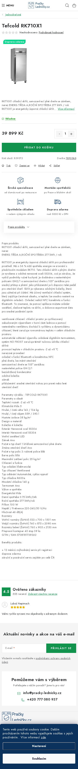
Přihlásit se (61, 648)
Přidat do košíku (39, 147)
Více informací (66, 109)
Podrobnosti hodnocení (51, 32)
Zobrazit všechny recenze (42, 594)
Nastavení (39, 746)
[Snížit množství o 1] (59, 134)
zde (43, 737)
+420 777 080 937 (42, 699)
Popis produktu (16, 227)
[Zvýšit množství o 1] (71, 134)
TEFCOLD (71, 158)
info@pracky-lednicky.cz (42, 693)
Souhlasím (39, 759)
